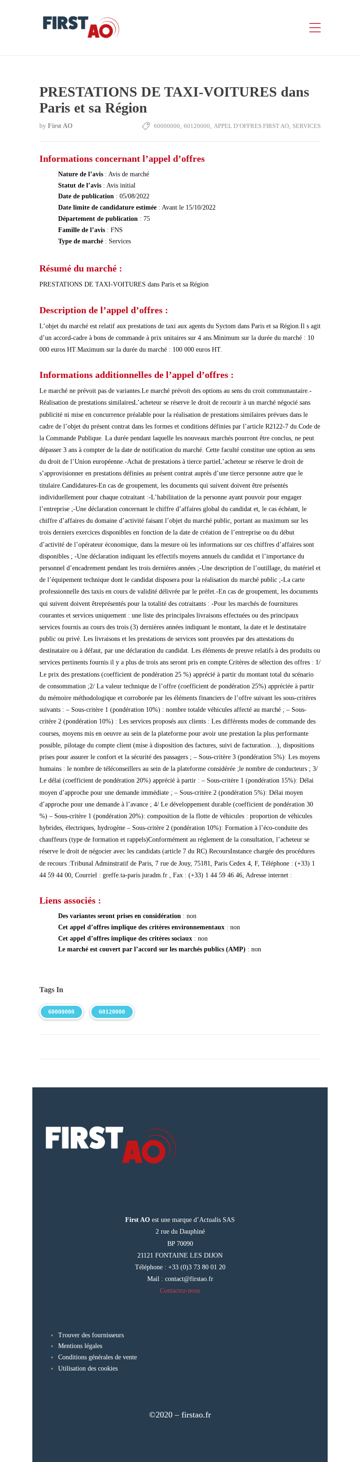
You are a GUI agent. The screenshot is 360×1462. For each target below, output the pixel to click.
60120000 (197, 125)
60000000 (167, 125)
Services (306, 125)
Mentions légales (80, 1345)
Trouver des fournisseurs (91, 1335)
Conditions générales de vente (97, 1357)
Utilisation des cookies (88, 1368)
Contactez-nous (180, 1290)
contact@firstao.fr (189, 1278)
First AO (60, 125)
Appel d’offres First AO (251, 125)
